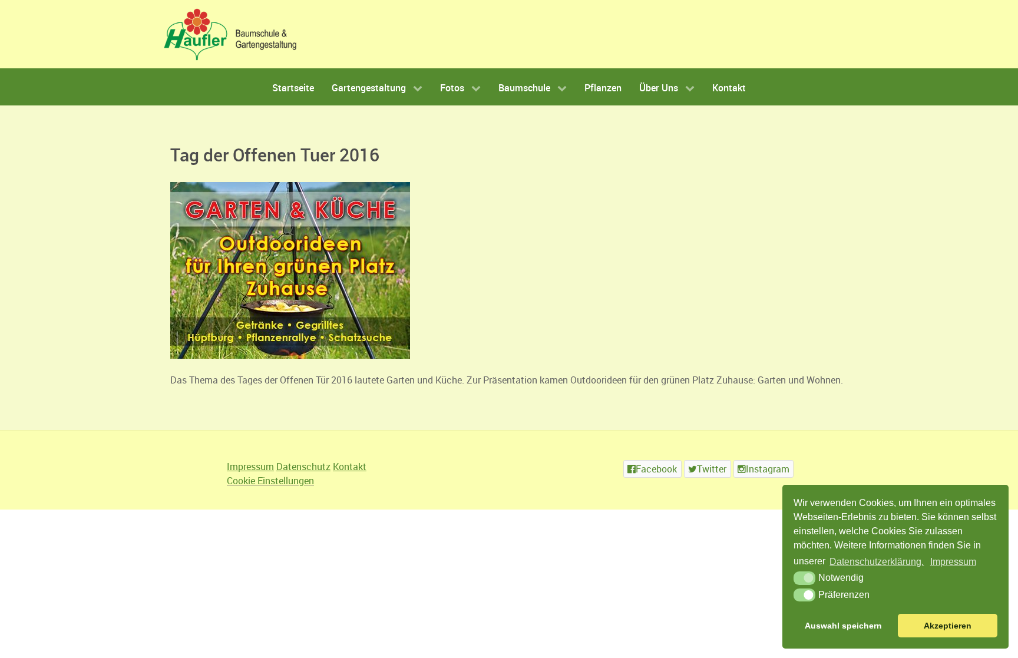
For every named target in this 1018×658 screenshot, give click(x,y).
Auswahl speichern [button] (843, 625)
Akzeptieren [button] (947, 625)
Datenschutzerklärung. (876, 562)
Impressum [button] (953, 562)
